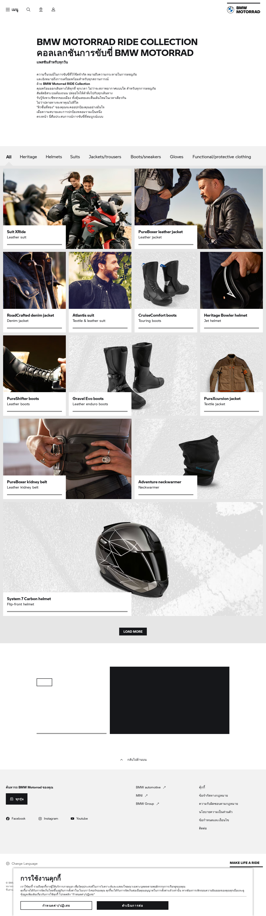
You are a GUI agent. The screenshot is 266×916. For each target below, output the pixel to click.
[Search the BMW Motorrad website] (28, 8)
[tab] (8, 157)
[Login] (53, 8)
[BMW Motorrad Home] (243, 9)
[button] (12, 9)
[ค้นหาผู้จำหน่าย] (41, 8)
